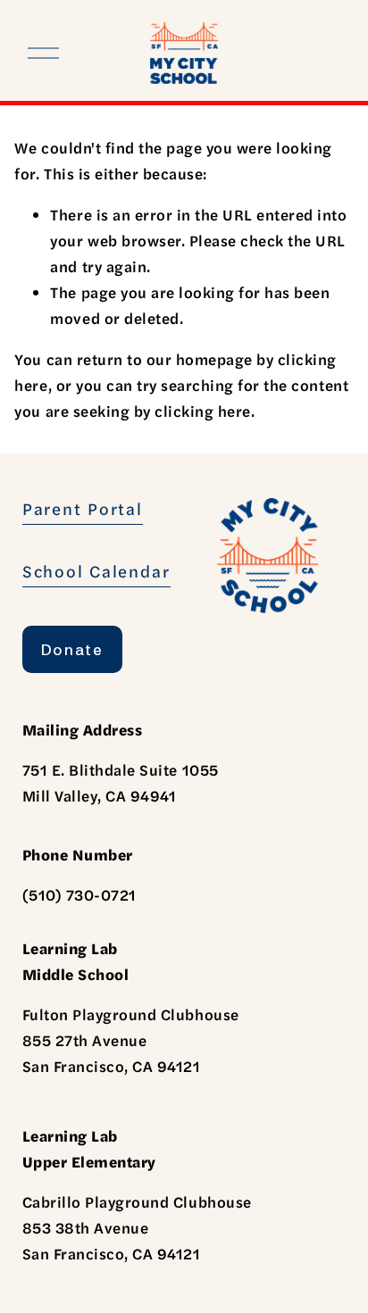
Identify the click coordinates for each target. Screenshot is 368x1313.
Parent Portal (82, 508)
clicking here (203, 410)
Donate (72, 649)
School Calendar (96, 571)
